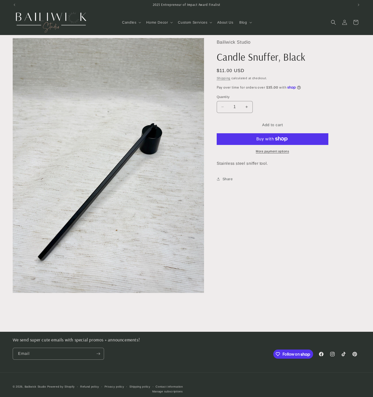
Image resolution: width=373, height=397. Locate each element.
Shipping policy (139, 386)
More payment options (272, 151)
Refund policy (89, 386)
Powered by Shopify (61, 386)
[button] (131, 22)
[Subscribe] (98, 354)
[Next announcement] (358, 5)
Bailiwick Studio (35, 386)
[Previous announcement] (14, 5)
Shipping (224, 78)
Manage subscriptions (167, 391)
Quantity (223, 97)
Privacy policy (114, 386)
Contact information (169, 386)
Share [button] (228, 179)
